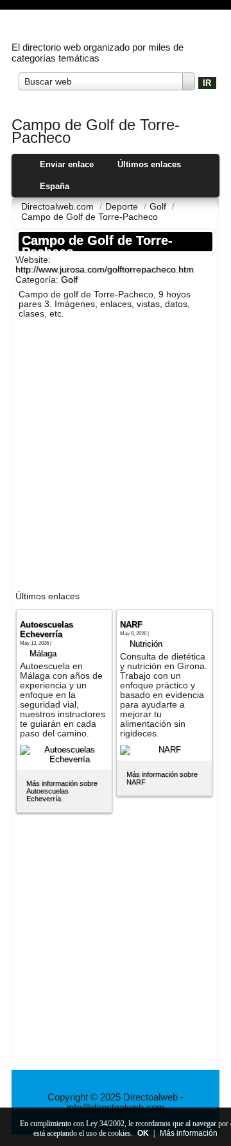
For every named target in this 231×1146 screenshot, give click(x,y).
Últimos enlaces (149, 164)
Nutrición (146, 644)
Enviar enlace (67, 164)
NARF (131, 624)
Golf (69, 280)
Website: (33, 259)
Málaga (43, 653)
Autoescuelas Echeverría (46, 629)
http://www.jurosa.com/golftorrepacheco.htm (104, 269)
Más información (189, 1133)
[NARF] (164, 750)
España (54, 186)
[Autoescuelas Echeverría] (64, 754)
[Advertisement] (115, 457)
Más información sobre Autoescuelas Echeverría (62, 790)
